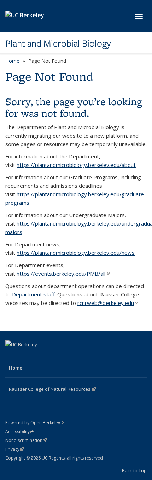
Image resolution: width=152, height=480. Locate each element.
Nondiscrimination (26, 440)
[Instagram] (39, 356)
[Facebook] (11, 356)
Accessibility (19, 431)
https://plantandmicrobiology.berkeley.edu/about (76, 164)
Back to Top (134, 470)
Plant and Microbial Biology (58, 43)
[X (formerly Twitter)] (25, 356)
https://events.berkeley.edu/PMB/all (63, 273)
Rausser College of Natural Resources (52, 389)
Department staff (33, 294)
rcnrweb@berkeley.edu (107, 302)
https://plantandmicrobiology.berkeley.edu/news (76, 252)
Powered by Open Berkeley (34, 423)
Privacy (14, 449)
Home (12, 61)
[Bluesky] (53, 356)
